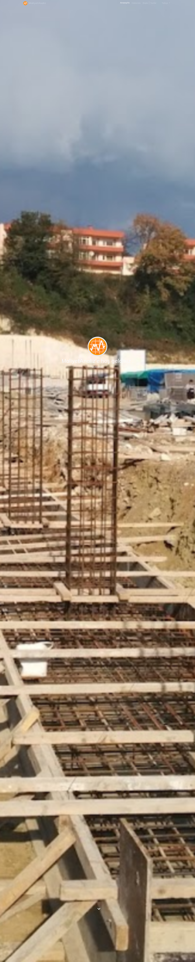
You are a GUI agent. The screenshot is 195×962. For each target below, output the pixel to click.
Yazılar (153, 3)
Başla (145, 3)
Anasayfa (124, 2)
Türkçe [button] (164, 3)
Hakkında (136, 3)
